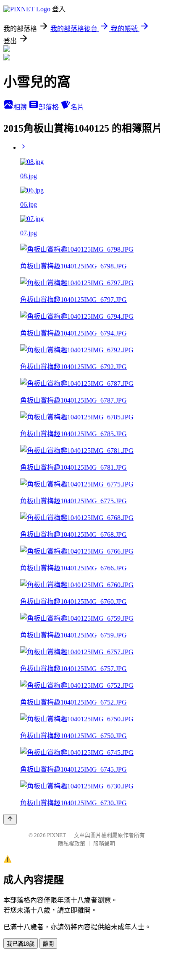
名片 (77, 107)
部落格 (49, 107)
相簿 (21, 107)
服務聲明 (104, 843)
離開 (48, 944)
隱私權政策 (71, 843)
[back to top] (10, 819)
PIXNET (56, 835)
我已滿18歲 (20, 944)
